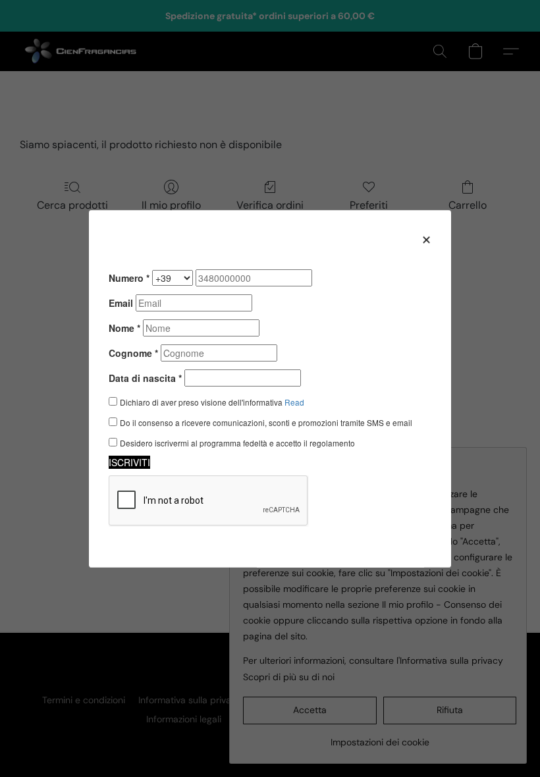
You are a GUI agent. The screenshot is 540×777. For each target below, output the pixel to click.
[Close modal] (426, 239)
